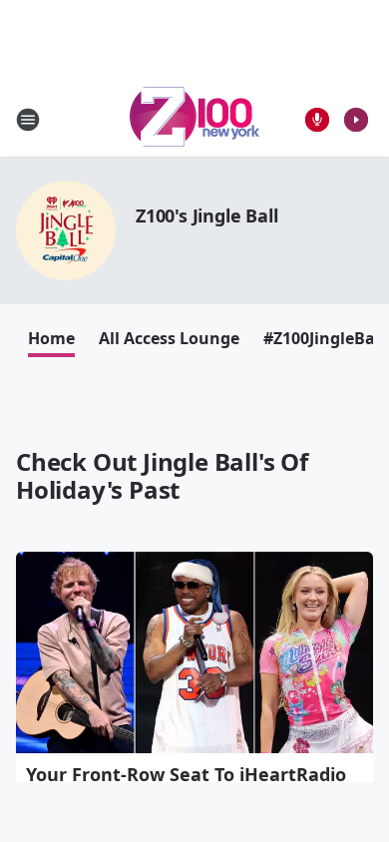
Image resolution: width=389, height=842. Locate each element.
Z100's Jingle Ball (206, 215)
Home (51, 338)
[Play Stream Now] (356, 120)
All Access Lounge (169, 338)
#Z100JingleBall (324, 338)
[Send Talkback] (317, 120)
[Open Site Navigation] (28, 120)
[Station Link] (194, 119)
